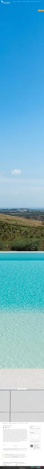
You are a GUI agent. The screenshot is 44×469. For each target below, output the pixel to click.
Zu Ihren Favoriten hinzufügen (35, 441)
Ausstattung (10, 423)
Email (23, 457)
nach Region (23, 1)
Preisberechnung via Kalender (35, 439)
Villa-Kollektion (19, 1)
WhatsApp (15, 457)
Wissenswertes (33, 1)
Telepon (18, 457)
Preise (21, 423)
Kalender (14, 423)
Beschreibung (5, 423)
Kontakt (26, 423)
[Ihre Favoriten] (42, 1)
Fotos (23, 423)
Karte (18, 423)
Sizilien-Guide (28, 1)
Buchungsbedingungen (20, 449)
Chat (20, 457)
